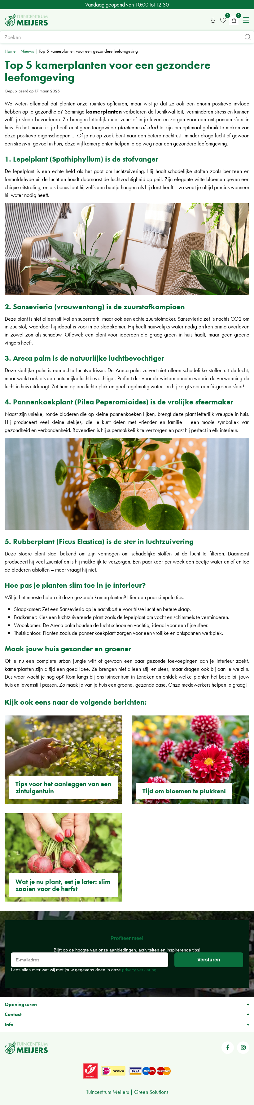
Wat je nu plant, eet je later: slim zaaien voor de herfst (63, 885)
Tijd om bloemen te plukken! (184, 791)
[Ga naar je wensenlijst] (223, 20)
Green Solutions (151, 1091)
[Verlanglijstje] (223, 20)
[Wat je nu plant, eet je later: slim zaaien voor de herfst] (63, 857)
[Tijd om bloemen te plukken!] (190, 759)
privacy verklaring (139, 969)
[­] (227, 1047)
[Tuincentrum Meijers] (26, 20)
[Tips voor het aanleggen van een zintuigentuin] (63, 759)
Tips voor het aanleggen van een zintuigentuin (63, 787)
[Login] (213, 20)
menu (246, 20)
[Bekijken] (234, 20)
